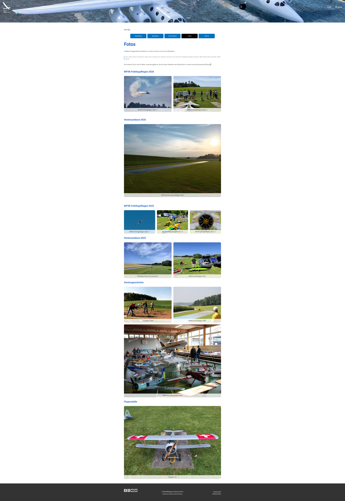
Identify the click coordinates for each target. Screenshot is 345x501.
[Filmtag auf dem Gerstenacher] (148, 260)
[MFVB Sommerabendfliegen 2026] (172, 160)
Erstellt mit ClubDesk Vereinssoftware (172, 494)
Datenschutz (216, 494)
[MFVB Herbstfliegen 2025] (197, 260)
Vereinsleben (172, 36)
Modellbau (155, 36)
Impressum (217, 492)
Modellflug (138, 36)
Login (329, 7)
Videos (206, 36)
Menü (339, 7)
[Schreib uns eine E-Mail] (135, 491)
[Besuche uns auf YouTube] (132, 491)
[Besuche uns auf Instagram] (128, 491)
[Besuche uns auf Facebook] (125, 491)
